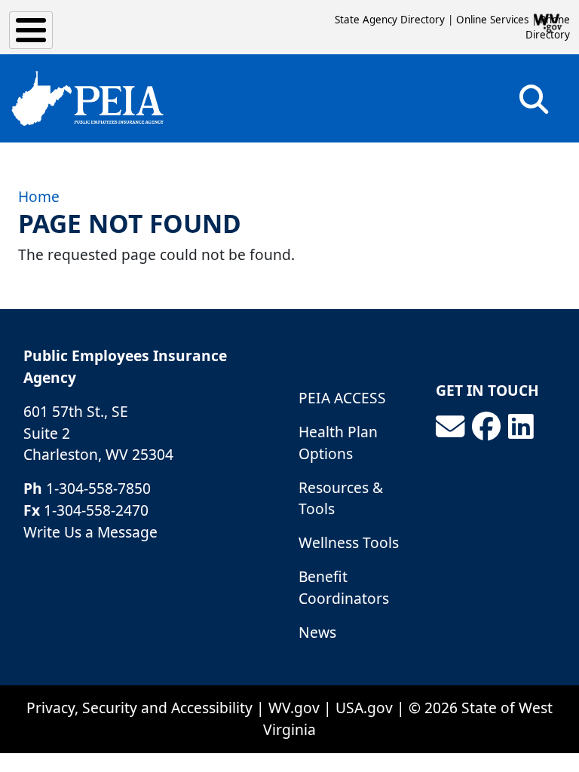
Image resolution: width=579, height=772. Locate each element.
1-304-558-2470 (96, 510)
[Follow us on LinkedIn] (521, 427)
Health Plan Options (338, 442)
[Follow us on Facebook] (486, 427)
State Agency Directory (390, 19)
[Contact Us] (450, 427)
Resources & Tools (341, 498)
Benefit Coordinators (344, 587)
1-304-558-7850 (98, 488)
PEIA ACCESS (342, 398)
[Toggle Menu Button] (31, 30)
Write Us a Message (90, 532)
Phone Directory (547, 27)
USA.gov (364, 707)
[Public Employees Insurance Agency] (87, 98)
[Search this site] (533, 104)
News (317, 632)
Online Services (492, 19)
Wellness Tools (349, 542)
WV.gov (294, 707)
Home (39, 196)
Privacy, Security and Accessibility (139, 707)
